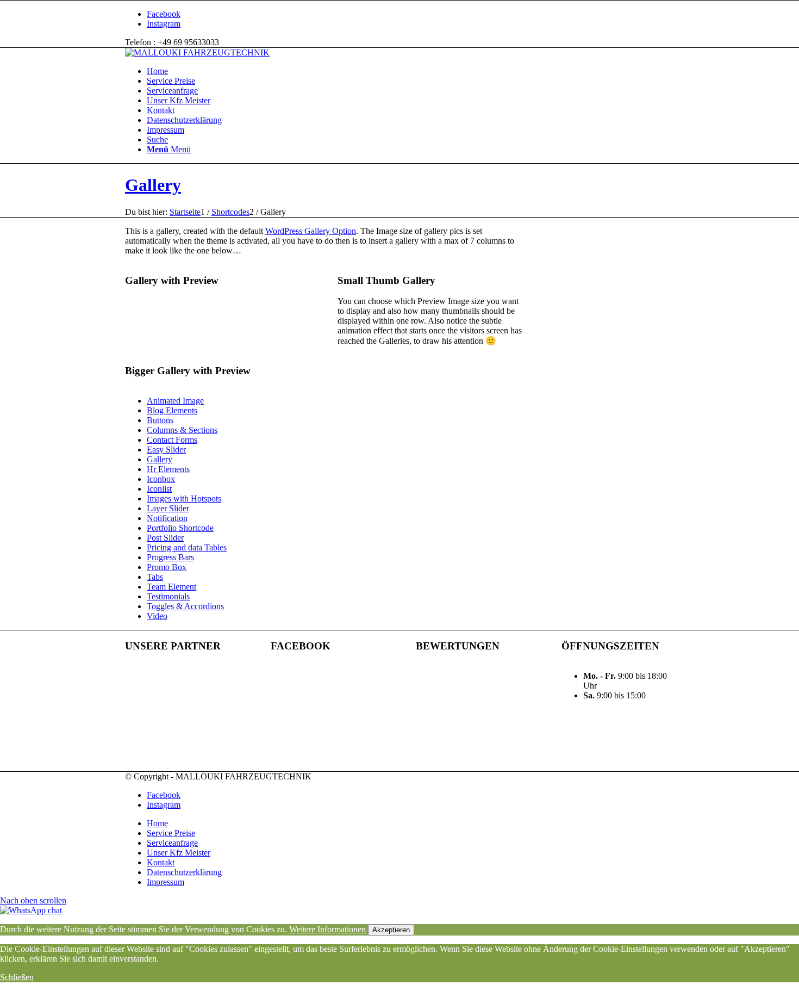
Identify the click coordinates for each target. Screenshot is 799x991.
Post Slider (165, 537)
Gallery (153, 185)
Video (157, 616)
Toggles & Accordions (185, 606)
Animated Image (175, 400)
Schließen (17, 977)
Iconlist (159, 488)
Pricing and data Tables (187, 547)
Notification (167, 518)
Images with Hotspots (184, 498)
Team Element (171, 586)
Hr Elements (168, 469)
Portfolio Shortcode (180, 527)
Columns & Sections (182, 430)
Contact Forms (172, 439)
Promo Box (166, 567)
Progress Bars (170, 557)
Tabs (155, 576)
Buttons (160, 420)
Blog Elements (172, 410)
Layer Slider (168, 508)
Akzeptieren (391, 930)
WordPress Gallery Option (310, 231)
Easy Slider (166, 449)
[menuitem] (410, 71)
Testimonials (168, 596)
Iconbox (161, 479)
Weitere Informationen (327, 929)
